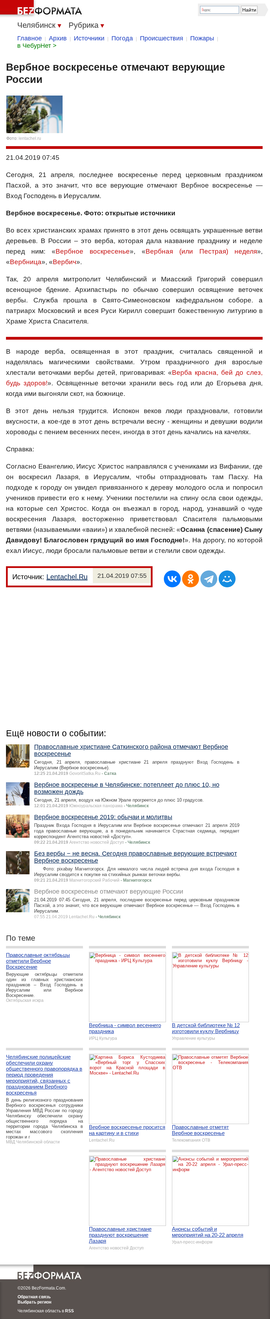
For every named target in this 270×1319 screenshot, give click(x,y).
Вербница (25, 262)
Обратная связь (34, 1296)
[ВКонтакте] (172, 578)
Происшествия (161, 38)
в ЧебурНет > (37, 45)
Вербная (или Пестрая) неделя (201, 251)
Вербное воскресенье (93, 251)
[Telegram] (208, 578)
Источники (89, 38)
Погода (122, 38)
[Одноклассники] (190, 578)
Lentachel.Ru (67, 577)
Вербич (64, 262)
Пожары (202, 38)
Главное (29, 38)
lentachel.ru (30, 138)
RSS (69, 1310)
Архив (58, 38)
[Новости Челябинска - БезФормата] (42, 9)
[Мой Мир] (227, 578)
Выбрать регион (34, 1302)
